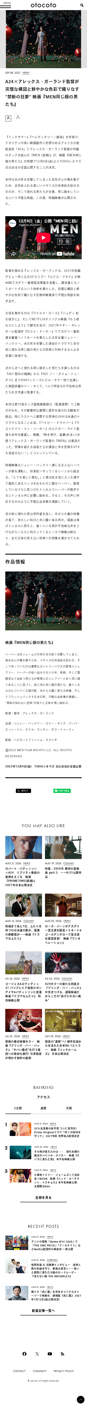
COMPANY (39, 1371)
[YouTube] (50, 1354)
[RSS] (62, 1354)
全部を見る (43, 1198)
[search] (82, 5)
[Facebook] (24, 1354)
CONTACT (19, 1371)
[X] (37, 1354)
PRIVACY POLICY (64, 1371)
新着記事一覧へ (43, 1311)
